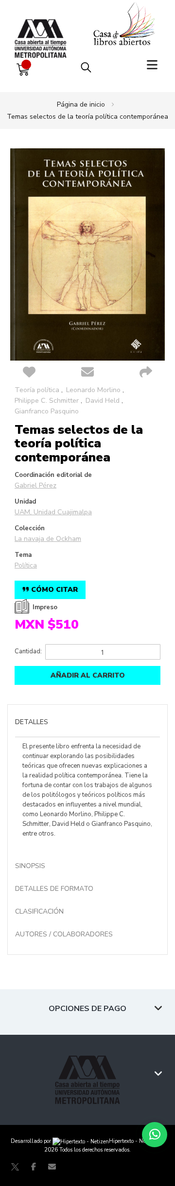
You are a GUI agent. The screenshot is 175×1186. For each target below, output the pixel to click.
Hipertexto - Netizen (133, 1141)
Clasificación (39, 911)
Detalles (31, 722)
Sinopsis (30, 865)
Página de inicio (81, 104)
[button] (29, 372)
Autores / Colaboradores (64, 934)
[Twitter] (15, 1166)
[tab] (87, 723)
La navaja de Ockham (48, 538)
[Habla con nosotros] (154, 1134)
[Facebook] (33, 1166)
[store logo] (43, 29)
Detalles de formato (54, 888)
